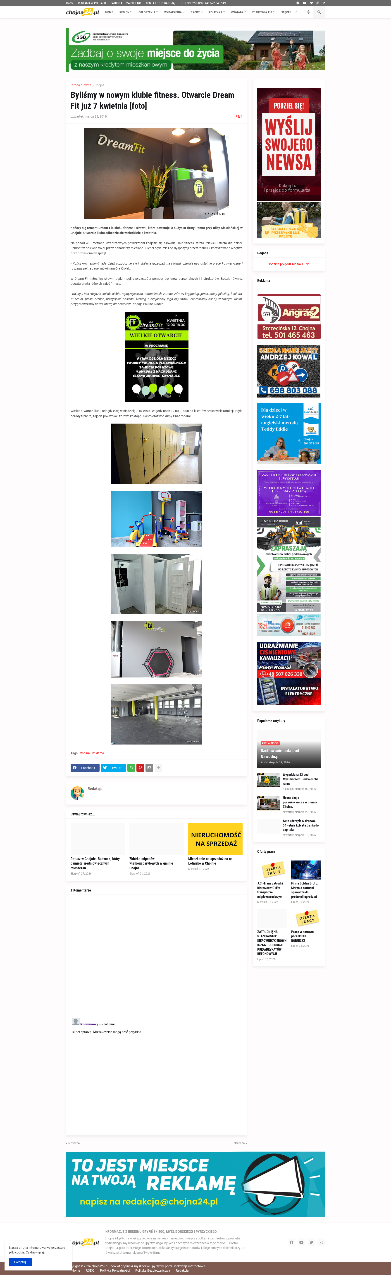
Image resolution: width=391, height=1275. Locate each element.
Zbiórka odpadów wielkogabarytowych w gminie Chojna (151, 863)
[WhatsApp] (131, 768)
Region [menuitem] (124, 12)
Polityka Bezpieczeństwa (152, 1270)
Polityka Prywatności (115, 1270)
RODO (90, 1270)
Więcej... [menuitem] (287, 12)
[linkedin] (324, 3)
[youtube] (304, 3)
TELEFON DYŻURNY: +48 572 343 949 (202, 3)
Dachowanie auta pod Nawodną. (280, 753)
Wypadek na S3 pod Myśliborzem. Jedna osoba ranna (300, 779)
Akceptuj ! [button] (20, 1262)
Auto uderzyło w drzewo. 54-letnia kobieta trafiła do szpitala (301, 825)
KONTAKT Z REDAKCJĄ (160, 3)
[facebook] (297, 3)
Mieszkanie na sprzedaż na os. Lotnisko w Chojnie (211, 861)
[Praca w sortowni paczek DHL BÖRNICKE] (306, 918)
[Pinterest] (140, 768)
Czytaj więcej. (35, 1252)
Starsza (239, 1143)
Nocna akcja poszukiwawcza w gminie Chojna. (300, 802)
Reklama (98, 753)
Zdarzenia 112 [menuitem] (262, 12)
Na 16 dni (303, 264)
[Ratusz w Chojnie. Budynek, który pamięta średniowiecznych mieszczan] (98, 839)
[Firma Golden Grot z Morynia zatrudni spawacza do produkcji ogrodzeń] (306, 870)
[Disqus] (157, 955)
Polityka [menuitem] (215, 12)
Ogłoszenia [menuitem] (146, 12)
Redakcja (182, 1270)
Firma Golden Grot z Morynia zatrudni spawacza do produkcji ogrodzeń (304, 890)
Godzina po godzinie (282, 264)
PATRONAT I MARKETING (125, 3)
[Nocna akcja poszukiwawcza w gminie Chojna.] (268, 803)
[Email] (149, 768)
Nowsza (74, 1143)
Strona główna (81, 85)
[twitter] (311, 3)
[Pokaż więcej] (158, 768)
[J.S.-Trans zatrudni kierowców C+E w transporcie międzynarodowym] (272, 870)
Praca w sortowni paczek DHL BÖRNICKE (303, 936)
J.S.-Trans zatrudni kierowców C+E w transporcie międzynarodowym (270, 890)
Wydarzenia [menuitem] (173, 12)
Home (70, 3)
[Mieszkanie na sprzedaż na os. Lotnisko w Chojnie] (215, 839)
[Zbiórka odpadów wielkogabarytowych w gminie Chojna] (156, 839)
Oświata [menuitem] (237, 12)
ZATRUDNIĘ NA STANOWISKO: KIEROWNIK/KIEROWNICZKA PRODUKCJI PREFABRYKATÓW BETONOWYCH (271, 943)
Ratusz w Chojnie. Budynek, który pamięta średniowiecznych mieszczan (95, 863)
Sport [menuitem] (195, 12)
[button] (308, 12)
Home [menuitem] (109, 12)
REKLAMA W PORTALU (92, 3)
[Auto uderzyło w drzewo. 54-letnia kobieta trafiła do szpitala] (268, 826)
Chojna (100, 85)
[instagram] (318, 3)
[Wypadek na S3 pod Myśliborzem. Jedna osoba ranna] (268, 780)
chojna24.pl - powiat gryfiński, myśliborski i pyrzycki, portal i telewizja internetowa (148, 1266)
